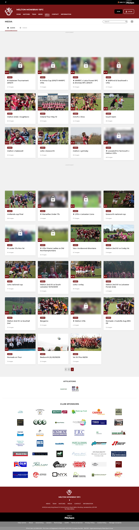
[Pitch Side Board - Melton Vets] (118, 412)
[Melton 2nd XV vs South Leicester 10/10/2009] (53, 269)
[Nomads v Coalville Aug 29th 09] (119, 306)
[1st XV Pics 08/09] (86, 342)
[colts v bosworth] (53, 135)
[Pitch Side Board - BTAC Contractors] (79, 475)
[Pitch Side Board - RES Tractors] (40, 443)
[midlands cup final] (20, 199)
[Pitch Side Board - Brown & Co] (59, 412)
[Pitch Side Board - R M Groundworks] (118, 433)
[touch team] (119, 101)
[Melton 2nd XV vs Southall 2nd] (20, 306)
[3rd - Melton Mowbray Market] (79, 464)
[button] (18, 14)
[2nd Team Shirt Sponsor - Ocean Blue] (20, 433)
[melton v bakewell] (20, 135)
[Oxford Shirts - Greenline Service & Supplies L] (40, 422)
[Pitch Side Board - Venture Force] (20, 412)
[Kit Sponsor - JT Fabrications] (118, 443)
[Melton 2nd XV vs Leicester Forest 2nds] (119, 269)
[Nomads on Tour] (20, 342)
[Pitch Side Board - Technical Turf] (99, 433)
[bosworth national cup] (119, 199)
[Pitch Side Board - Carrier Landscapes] (99, 412)
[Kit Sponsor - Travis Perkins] (59, 422)
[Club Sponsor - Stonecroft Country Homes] (99, 454)
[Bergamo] (53, 306)
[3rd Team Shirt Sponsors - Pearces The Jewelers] (40, 464)
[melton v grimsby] (86, 135)
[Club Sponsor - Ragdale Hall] (79, 454)
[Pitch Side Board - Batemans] (40, 412)
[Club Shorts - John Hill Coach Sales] (99, 443)
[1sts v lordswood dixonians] (86, 233)
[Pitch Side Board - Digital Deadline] (79, 422)
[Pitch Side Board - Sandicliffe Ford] (59, 443)
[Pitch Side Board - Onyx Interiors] (59, 475)
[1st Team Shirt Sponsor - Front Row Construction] (59, 433)
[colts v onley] (86, 269)
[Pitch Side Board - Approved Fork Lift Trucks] (40, 475)
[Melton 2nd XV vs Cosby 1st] (119, 233)
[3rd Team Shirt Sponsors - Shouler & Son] (20, 454)
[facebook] (6, 2)
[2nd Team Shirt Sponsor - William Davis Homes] (40, 433)
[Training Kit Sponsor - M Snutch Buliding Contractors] (99, 464)
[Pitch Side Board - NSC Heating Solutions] (40, 454)
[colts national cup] (20, 269)
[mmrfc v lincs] (86, 101)
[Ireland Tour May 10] (53, 101)
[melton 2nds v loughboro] (20, 101)
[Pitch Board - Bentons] (118, 454)
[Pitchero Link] (130, 3)
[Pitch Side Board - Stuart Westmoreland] (20, 475)
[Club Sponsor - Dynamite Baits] (118, 475)
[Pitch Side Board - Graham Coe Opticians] (20, 443)
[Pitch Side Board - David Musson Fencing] (99, 475)
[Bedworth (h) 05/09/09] (53, 342)
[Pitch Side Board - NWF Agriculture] (59, 454)
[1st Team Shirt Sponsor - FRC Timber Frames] (79, 433)
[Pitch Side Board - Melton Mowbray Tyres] (59, 464)
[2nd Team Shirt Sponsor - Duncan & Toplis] (99, 422)
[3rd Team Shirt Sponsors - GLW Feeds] (20, 464)
